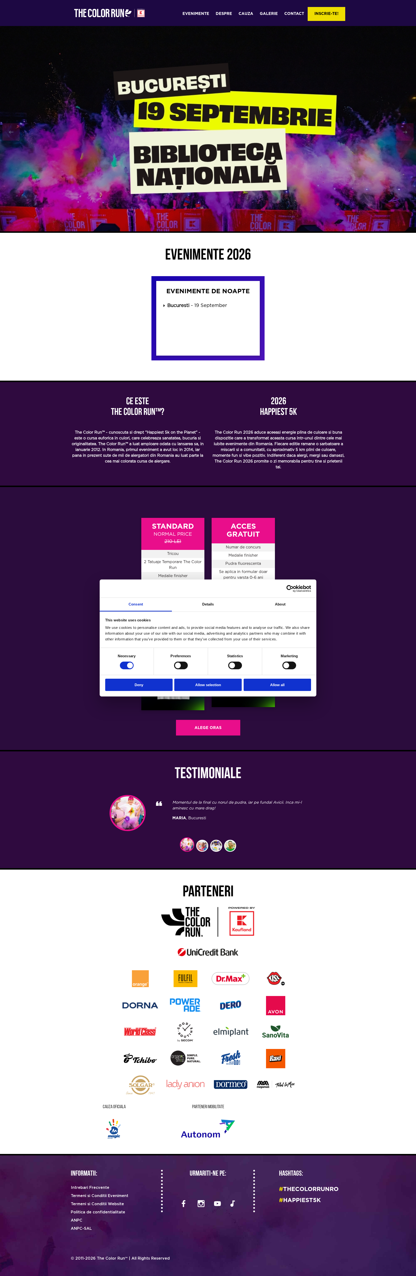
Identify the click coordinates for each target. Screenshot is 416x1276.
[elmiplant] (230, 1031)
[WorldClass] (140, 1031)
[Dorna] (140, 1004)
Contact (294, 14)
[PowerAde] (185, 1004)
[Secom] (185, 1031)
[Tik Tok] (232, 1204)
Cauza (246, 14)
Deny (139, 685)
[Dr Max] (230, 978)
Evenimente (195, 14)
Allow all (277, 685)
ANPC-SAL (81, 1228)
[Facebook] (183, 1204)
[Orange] (140, 978)
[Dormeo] (231, 1084)
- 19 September (197, 305)
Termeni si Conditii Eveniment (99, 1196)
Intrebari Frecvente (90, 1188)
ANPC (76, 1220)
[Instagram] (200, 1204)
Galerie (269, 14)
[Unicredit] (208, 951)
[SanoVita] (276, 1031)
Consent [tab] (136, 604)
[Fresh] (230, 1057)
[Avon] (275, 1005)
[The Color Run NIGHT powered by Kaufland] (208, 921)
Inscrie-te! (326, 14)
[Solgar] (140, 1084)
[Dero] (230, 1004)
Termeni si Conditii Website (97, 1204)
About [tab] (280, 604)
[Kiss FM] (276, 978)
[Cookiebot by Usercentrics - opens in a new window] (290, 588)
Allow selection (208, 685)
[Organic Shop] (185, 1057)
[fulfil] (185, 978)
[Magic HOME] (114, 1128)
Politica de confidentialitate (98, 1212)
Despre (224, 14)
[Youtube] (216, 1204)
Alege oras (208, 728)
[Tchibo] (140, 1057)
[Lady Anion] (185, 1084)
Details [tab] (208, 604)
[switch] (181, 665)
